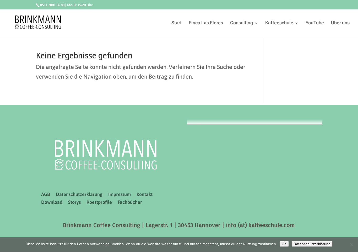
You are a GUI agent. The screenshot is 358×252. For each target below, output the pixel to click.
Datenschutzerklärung (79, 195)
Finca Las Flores (206, 23)
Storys (74, 202)
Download (51, 202)
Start (176, 23)
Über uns (340, 23)
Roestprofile (99, 202)
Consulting (241, 23)
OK (284, 244)
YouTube (315, 23)
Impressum (119, 195)
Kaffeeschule (279, 23)
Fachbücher (130, 202)
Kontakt (145, 195)
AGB (45, 195)
